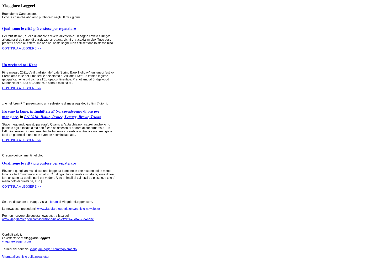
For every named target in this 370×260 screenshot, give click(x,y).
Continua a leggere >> (21, 48)
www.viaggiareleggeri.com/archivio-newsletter (68, 208)
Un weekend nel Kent (19, 65)
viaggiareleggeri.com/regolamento (53, 249)
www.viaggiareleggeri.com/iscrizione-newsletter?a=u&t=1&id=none (48, 219)
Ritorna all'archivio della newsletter (25, 256)
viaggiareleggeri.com (16, 241)
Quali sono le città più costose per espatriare (39, 28)
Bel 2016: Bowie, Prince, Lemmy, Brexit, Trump (62, 116)
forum (54, 201)
